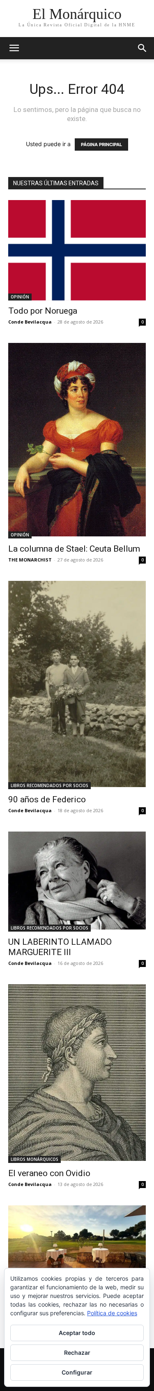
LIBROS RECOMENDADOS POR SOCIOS (49, 785)
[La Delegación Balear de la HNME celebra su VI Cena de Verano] (77, 1245)
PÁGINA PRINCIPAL (101, 144)
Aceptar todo (77, 1332)
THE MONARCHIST (30, 560)
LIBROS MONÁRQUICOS (34, 1159)
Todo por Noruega (42, 311)
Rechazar (77, 1352)
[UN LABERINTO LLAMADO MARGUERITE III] (77, 882)
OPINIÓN (20, 297)
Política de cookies (112, 1312)
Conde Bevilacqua (30, 322)
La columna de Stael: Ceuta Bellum (74, 549)
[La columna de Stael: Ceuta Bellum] (77, 441)
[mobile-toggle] (14, 48)
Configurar (77, 1372)
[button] (142, 48)
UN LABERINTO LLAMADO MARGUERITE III (60, 947)
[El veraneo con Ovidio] (77, 1073)
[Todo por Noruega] (77, 250)
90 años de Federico (47, 799)
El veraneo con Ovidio (49, 1173)
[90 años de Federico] (77, 685)
